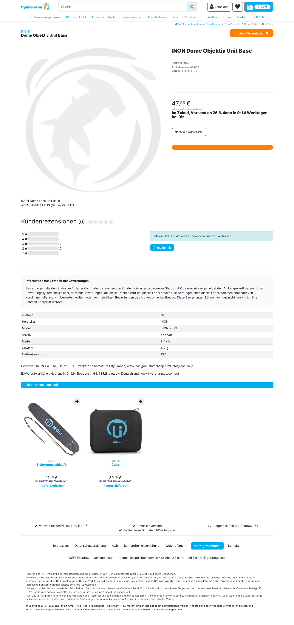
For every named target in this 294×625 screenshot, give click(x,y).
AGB (115, 545)
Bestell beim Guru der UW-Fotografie (149, 530)
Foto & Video (157, 17)
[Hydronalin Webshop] (35, 6)
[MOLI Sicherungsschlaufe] (51, 428)
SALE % (258, 17)
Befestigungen (132, 17)
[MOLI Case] (115, 428)
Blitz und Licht (76, 17)
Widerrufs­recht (176, 545)
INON (25, 31)
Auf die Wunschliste (190, 131)
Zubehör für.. (193, 17)
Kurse (227, 17)
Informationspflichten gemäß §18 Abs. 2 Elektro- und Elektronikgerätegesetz (172, 557)
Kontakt (233, 545)
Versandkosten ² (60, 481)
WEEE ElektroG (78, 557)
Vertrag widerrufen (207, 546)
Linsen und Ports (104, 17)
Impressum (61, 545)
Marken (242, 17)
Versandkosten (197, 109)
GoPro (212, 17)
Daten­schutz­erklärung (90, 545)
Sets (175, 17)
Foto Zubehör (232, 24)
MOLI (52, 463)
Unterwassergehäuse (45, 17)
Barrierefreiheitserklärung (141, 545)
